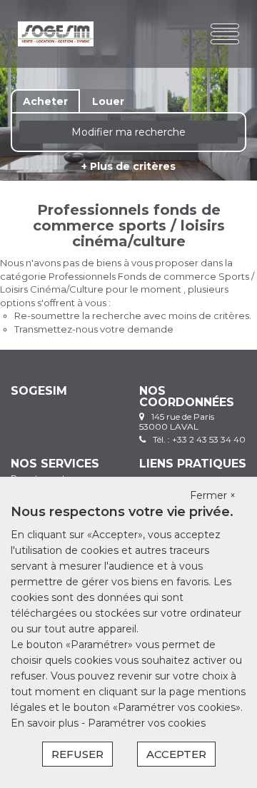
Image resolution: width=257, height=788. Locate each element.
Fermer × (213, 495)
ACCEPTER (176, 754)
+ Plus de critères (128, 166)
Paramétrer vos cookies (147, 723)
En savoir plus (46, 723)
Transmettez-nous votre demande (93, 329)
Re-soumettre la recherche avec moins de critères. (132, 315)
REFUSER (77, 754)
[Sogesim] (56, 34)
